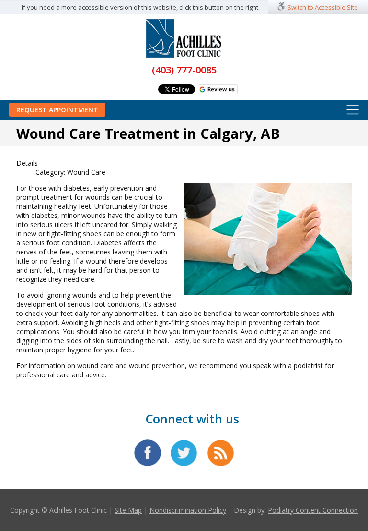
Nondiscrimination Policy (188, 510)
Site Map (128, 510)
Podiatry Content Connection (313, 510)
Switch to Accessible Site (323, 7)
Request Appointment (57, 109)
